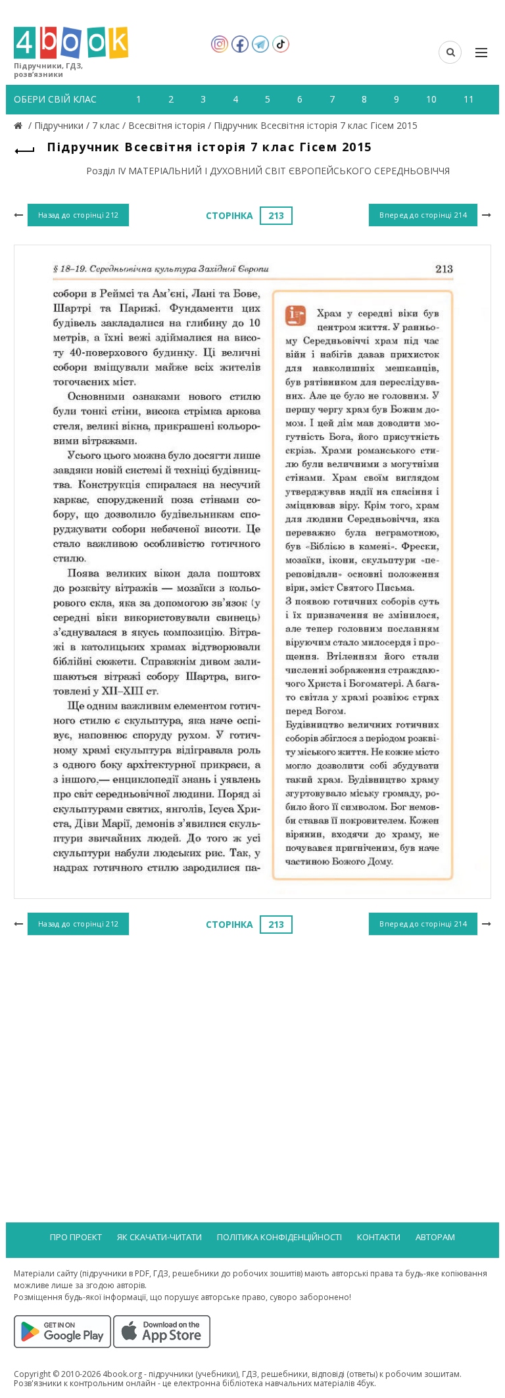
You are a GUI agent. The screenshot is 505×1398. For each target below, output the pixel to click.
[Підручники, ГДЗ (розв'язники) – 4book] (20, 125)
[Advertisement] (252, 1047)
